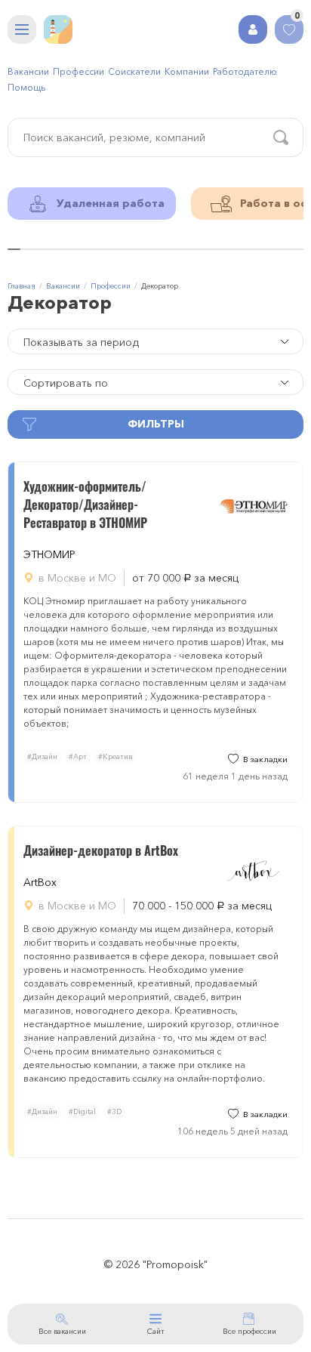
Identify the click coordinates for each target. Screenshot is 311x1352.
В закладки (265, 759)
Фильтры (156, 424)
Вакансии (28, 71)
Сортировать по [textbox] (65, 383)
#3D (114, 1111)
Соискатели (134, 71)
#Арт (78, 756)
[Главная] (58, 29)
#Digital (82, 1111)
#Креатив (115, 756)
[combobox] (155, 341)
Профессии (78, 71)
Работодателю (245, 71)
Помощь (26, 87)
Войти (253, 29)
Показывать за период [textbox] (81, 342)
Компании (187, 71)
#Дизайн (42, 756)
